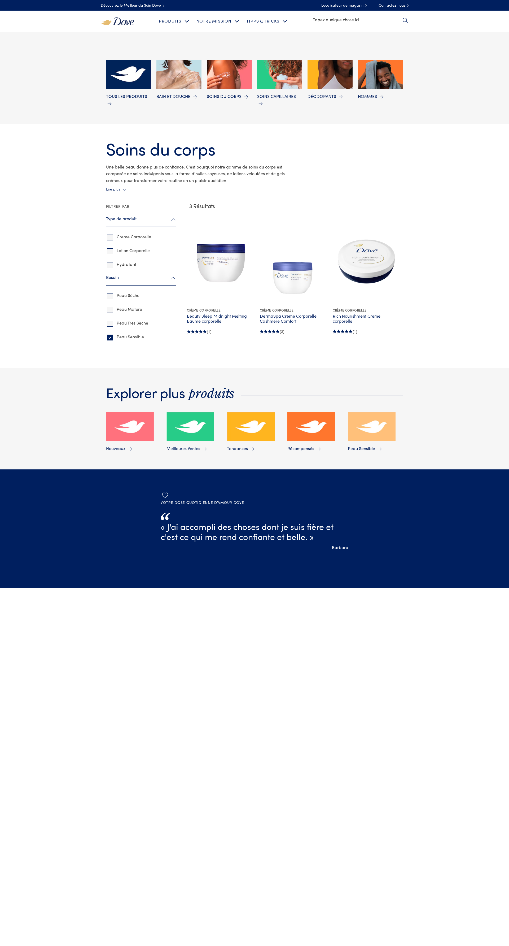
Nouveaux (115, 448)
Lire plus (113, 189)
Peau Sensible (361, 448)
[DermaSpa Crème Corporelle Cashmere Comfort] (293, 261)
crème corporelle (134, 237)
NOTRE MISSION (213, 21)
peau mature (129, 309)
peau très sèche (132, 323)
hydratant (126, 264)
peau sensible (130, 337)
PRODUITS (170, 21)
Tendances (237, 448)
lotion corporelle (133, 250)
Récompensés (300, 448)
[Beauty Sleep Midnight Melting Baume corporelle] (220, 261)
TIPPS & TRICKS (262, 21)
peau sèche (128, 295)
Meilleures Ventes (183, 448)
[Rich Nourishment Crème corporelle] (366, 261)
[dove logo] (117, 21)
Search (405, 20)
